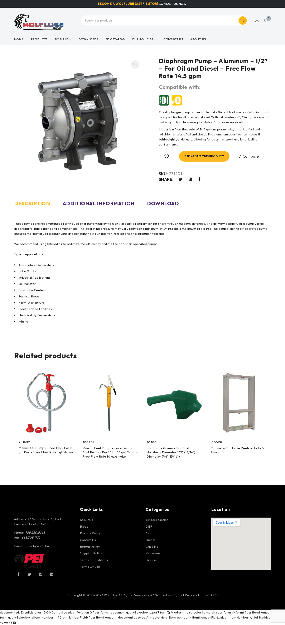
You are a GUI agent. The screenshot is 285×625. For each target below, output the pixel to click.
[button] (135, 64)
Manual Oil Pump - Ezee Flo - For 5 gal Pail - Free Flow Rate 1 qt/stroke (46, 450)
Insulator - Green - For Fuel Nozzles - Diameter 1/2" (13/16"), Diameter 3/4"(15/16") (171, 452)
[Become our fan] (18, 574)
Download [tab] (163, 203)
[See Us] (41, 574)
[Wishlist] (165, 156)
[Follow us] (29, 574)
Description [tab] (32, 203)
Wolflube (110, 595)
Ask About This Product (204, 156)
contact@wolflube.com (39, 546)
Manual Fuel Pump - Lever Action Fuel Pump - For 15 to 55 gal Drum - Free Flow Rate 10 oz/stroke (110, 452)
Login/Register (257, 20)
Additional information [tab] (99, 203)
